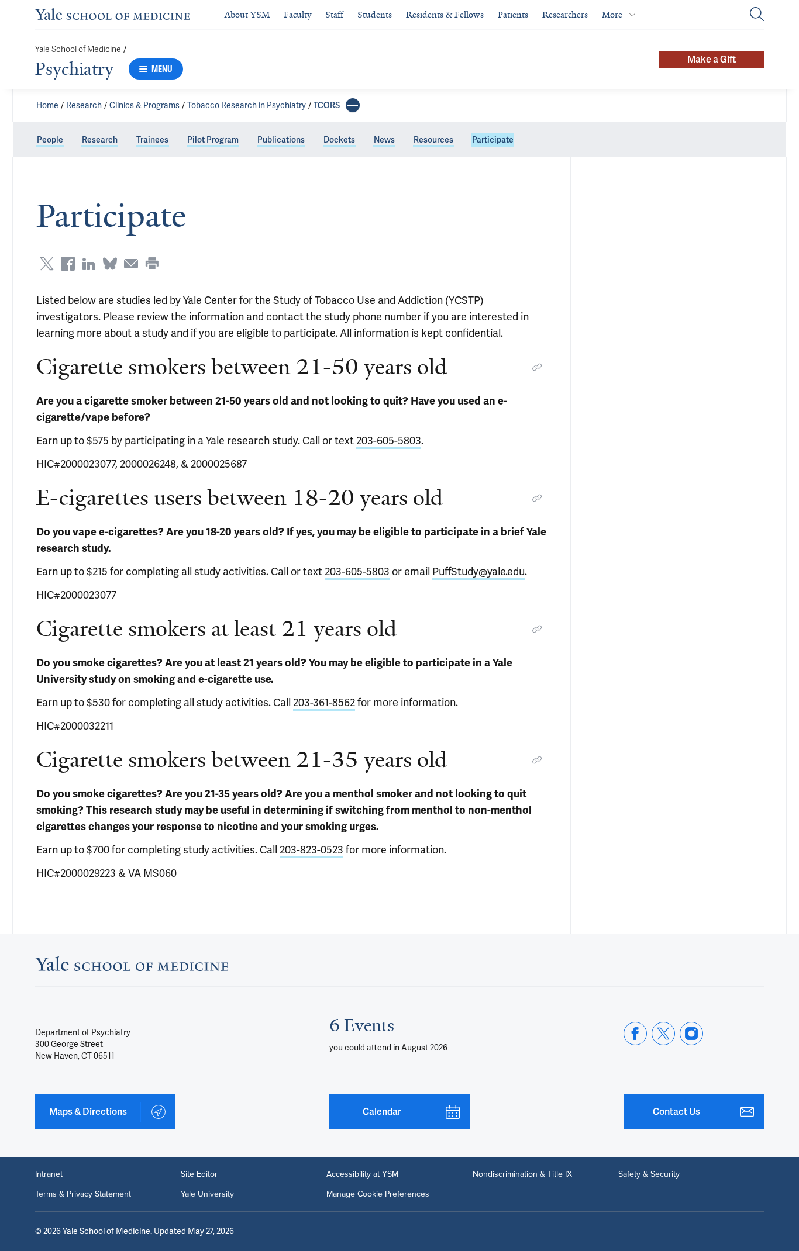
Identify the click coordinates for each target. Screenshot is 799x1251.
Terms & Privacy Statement (83, 1194)
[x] (663, 1033)
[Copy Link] (537, 367)
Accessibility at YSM (362, 1174)
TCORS (327, 105)
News (384, 139)
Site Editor (199, 1174)
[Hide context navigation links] (353, 105)
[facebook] (635, 1033)
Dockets (339, 139)
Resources (433, 139)
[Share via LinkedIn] (89, 264)
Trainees (152, 139)
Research (84, 105)
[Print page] (152, 264)
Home (47, 105)
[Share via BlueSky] (110, 264)
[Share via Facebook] (68, 264)
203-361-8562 (324, 702)
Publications (281, 139)
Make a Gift (711, 59)
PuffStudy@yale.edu (478, 571)
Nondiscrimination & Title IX (522, 1174)
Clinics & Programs (144, 105)
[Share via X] (47, 264)
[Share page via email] (131, 264)
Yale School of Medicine (78, 49)
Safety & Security (649, 1174)
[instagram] (691, 1033)
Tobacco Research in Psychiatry (246, 105)
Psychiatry (74, 69)
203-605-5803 (388, 440)
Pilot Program (213, 139)
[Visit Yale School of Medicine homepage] (131, 967)
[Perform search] (757, 15)
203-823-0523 (311, 849)
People (50, 139)
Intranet (49, 1174)
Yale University (207, 1194)
